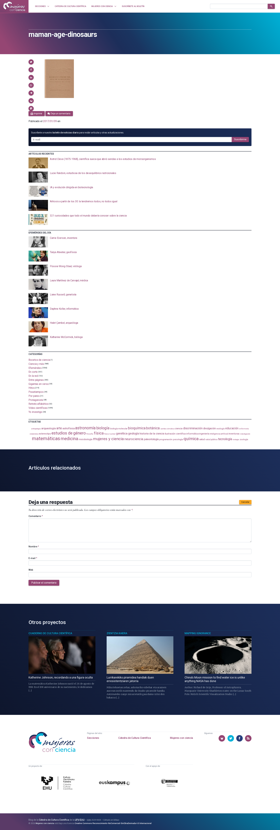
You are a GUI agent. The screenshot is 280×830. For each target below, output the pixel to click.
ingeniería (204, 433)
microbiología (85, 439)
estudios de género (69, 433)
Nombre (34, 546)
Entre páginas (36, 379)
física (99, 433)
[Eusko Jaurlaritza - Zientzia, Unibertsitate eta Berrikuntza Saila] (169, 783)
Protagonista (36, 399)
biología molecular (119, 428)
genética (121, 433)
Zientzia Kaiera (117, 633)
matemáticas (46, 438)
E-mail (33, 558)
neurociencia (133, 439)
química (191, 438)
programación (165, 439)
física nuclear (110, 434)
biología (103, 428)
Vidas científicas (38, 407)
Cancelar (245, 502)
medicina (69, 438)
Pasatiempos (36, 391)
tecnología (225, 439)
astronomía (85, 428)
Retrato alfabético (39, 403)
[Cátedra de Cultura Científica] (59, 783)
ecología (220, 428)
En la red (33, 375)
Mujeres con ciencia (181, 737)
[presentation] (140, 162)
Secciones (93, 737)
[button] (31, 62)
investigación (245, 434)
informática (192, 433)
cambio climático (167, 429)
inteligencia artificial (219, 434)
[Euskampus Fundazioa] (114, 783)
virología (236, 440)
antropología (36, 429)
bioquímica (137, 428)
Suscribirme (240, 139)
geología (133, 433)
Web (31, 570)
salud (202, 439)
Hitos (32, 387)
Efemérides (35, 367)
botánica (153, 428)
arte (59, 428)
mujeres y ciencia (108, 438)
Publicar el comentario (44, 582)
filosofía (89, 434)
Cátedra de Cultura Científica (134, 737)
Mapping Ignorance (198, 633)
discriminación (193, 428)
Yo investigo (35, 411)
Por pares (34, 395)
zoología (244, 439)
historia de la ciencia (152, 433)
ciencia (178, 428)
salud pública (211, 439)
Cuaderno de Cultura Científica (50, 633)
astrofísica (69, 428)
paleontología (151, 439)
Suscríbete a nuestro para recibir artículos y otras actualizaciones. (77, 132)
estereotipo (45, 433)
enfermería (244, 429)
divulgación (209, 428)
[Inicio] (14, 6)
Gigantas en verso (39, 383)
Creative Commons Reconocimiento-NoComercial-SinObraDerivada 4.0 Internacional (113, 823)
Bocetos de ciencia (39, 359)
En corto (33, 371)
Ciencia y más (36, 363)
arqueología (48, 428)
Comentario (36, 516)
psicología (178, 439)
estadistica (34, 434)
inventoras (234, 433)
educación (232, 428)
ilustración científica (175, 433)
